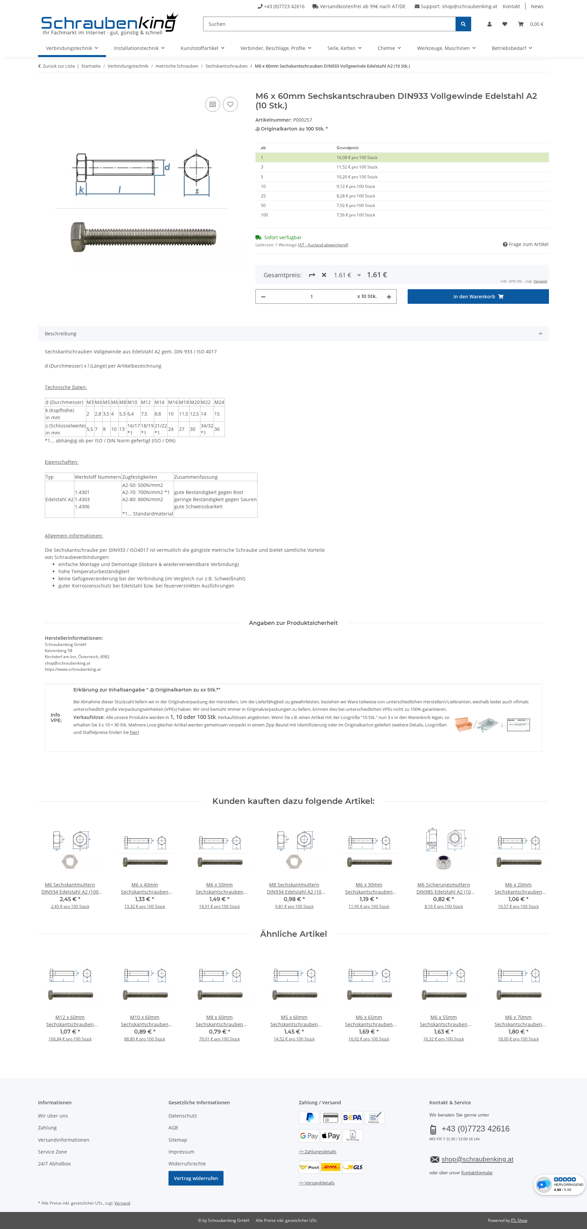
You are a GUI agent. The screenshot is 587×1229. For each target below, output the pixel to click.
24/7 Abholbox (54, 1163)
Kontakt (511, 6)
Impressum (181, 1151)
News (537, 6)
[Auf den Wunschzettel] (230, 104)
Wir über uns (53, 1115)
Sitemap (177, 1140)
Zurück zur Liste (59, 66)
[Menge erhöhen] (388, 296)
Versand (540, 281)
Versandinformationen (63, 1140)
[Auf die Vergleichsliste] (212, 104)
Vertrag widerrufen (196, 1178)
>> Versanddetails (317, 1183)
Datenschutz (182, 1115)
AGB (173, 1127)
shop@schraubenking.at (469, 6)
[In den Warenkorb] (43, 87)
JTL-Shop (519, 1220)
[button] (489, 24)
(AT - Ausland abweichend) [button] (323, 245)
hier (134, 732)
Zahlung (47, 1127)
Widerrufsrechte (187, 1163)
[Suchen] (463, 24)
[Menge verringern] (263, 296)
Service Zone (52, 1151)
